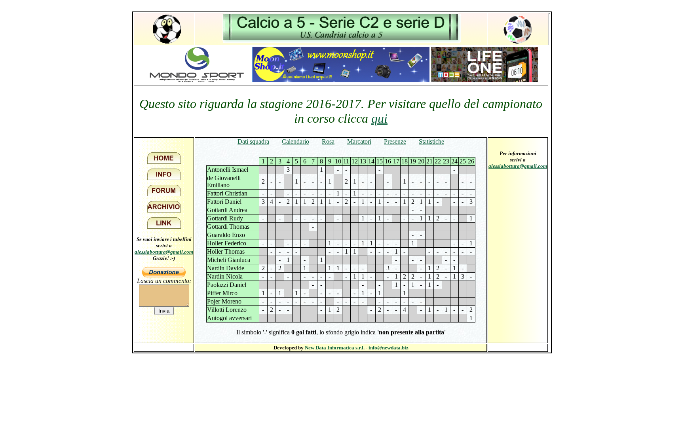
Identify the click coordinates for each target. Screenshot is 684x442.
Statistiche (431, 141)
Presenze (395, 141)
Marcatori (359, 141)
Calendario (295, 141)
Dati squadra (253, 141)
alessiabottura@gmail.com (164, 252)
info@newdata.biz (388, 348)
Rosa (328, 141)
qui (379, 118)
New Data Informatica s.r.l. (335, 348)
